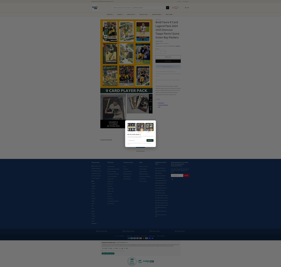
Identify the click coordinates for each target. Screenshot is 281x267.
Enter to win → (150, 140)
